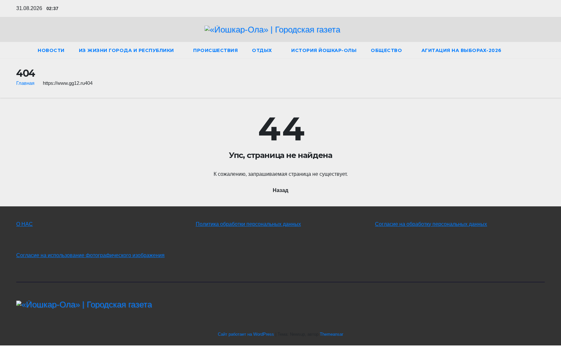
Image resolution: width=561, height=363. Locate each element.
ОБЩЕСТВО (387, 50)
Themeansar (331, 334)
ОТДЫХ (262, 50)
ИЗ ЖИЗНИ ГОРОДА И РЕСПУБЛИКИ (127, 50)
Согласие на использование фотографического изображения (90, 255)
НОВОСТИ (51, 50)
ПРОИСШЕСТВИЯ (215, 50)
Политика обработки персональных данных (248, 224)
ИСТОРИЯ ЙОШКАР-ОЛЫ (323, 50)
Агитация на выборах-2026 (461, 50)
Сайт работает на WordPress (246, 334)
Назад (280, 190)
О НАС (24, 224)
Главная (25, 83)
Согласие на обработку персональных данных (431, 224)
